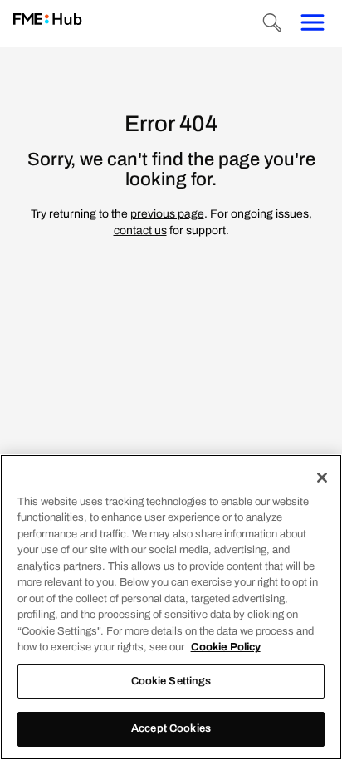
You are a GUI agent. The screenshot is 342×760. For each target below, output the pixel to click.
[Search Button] (272, 23)
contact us (140, 230)
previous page (167, 214)
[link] (47, 20)
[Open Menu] (312, 23)
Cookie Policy (226, 647)
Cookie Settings (171, 681)
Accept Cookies (171, 728)
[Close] (322, 477)
